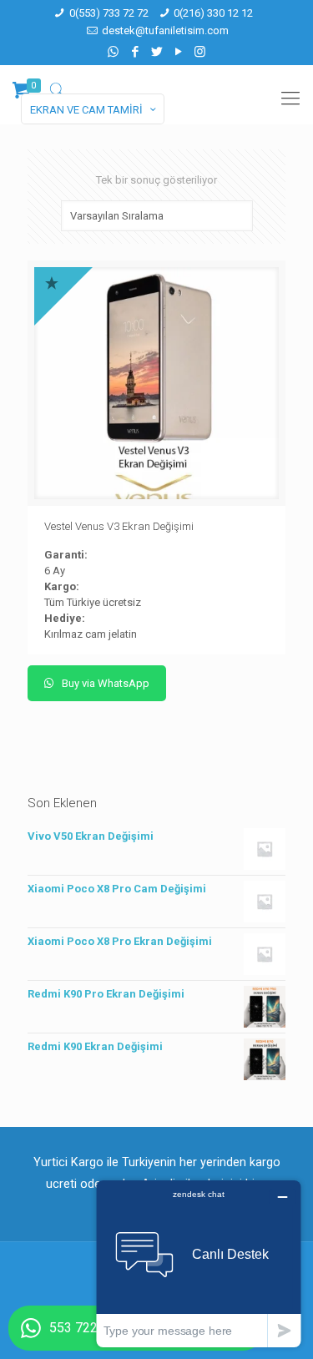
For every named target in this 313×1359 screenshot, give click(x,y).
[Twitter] (156, 51)
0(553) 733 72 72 (109, 13)
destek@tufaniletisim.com (165, 30)
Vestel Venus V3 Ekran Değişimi (119, 526)
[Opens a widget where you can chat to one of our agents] (198, 1263)
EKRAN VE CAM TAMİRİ (86, 110)
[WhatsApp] (113, 51)
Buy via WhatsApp (104, 683)
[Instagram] (200, 51)
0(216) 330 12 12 (213, 13)
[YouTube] (178, 51)
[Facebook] (135, 51)
